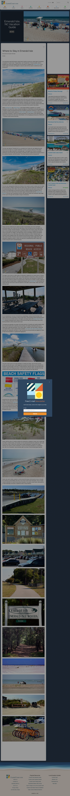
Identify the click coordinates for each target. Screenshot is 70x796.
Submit (35, 413)
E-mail (25, 408)
